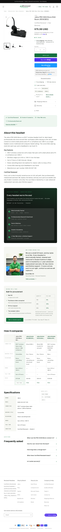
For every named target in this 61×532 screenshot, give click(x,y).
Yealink (19, 491)
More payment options (46, 78)
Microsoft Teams (35, 491)
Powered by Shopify (25, 528)
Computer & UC (35, 487)
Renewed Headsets (16, 528)
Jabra (18, 484)
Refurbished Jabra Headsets (16, 11)
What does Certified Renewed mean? (39, 455)
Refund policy (33, 528)
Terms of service (48, 528)
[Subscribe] (30, 515)
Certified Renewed (49, 484)
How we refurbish (10, 124)
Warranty (46, 502)
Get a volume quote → (49, 95)
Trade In (46, 491)
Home (5, 11)
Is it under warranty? (33, 461)
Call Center (34, 495)
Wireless (33, 498)
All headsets (20, 502)
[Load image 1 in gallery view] (7, 46)
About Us (46, 505)
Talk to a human (30, 279)
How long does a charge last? (36, 449)
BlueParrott (20, 498)
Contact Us (47, 495)
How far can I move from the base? (38, 443)
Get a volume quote (14, 319)
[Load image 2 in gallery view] (14, 46)
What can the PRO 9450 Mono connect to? (40, 438)
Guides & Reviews (48, 487)
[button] (3, 6)
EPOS (18, 495)
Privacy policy (40, 528)
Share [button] (37, 110)
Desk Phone (34, 484)
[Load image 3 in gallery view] (21, 46)
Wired (32, 502)
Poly (18, 487)
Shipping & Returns (49, 498)
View (27, 382)
